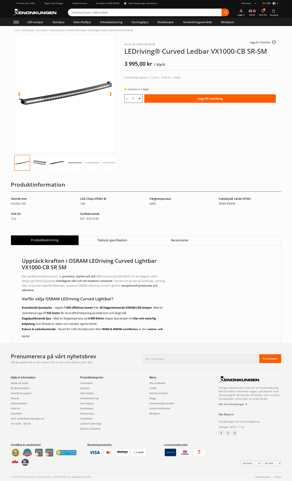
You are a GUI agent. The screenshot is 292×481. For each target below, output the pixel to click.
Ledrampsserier (57, 30)
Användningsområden (162, 403)
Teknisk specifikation (112, 240)
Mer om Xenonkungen (232, 404)
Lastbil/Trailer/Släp (91, 423)
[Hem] (239, 380)
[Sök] (225, 12)
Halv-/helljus (82, 22)
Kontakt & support (21, 393)
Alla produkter (157, 383)
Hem (17, 30)
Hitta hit (15, 408)
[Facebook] (221, 433)
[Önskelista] (274, 42)
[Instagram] (227, 433)
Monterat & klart (158, 393)
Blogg (152, 398)
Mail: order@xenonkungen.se (27, 418)
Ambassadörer (19, 403)
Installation (86, 418)
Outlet (152, 388)
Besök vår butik (19, 383)
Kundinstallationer (160, 408)
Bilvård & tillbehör (90, 428)
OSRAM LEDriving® (76, 30)
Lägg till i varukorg (210, 98)
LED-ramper (35, 22)
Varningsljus (139, 22)
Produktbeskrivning (44, 240)
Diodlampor (165, 22)
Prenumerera (270, 358)
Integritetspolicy (262, 476)
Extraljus (58, 22)
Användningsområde (197, 22)
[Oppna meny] (16, 22)
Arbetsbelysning (111, 22)
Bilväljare (227, 22)
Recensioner (180, 240)
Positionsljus (87, 413)
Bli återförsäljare (20, 388)
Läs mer (26, 335)
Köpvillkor (16, 413)
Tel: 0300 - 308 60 (21, 423)
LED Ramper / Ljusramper (34, 30)
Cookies (277, 476)
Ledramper (86, 383)
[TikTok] (234, 433)
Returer (15, 398)
